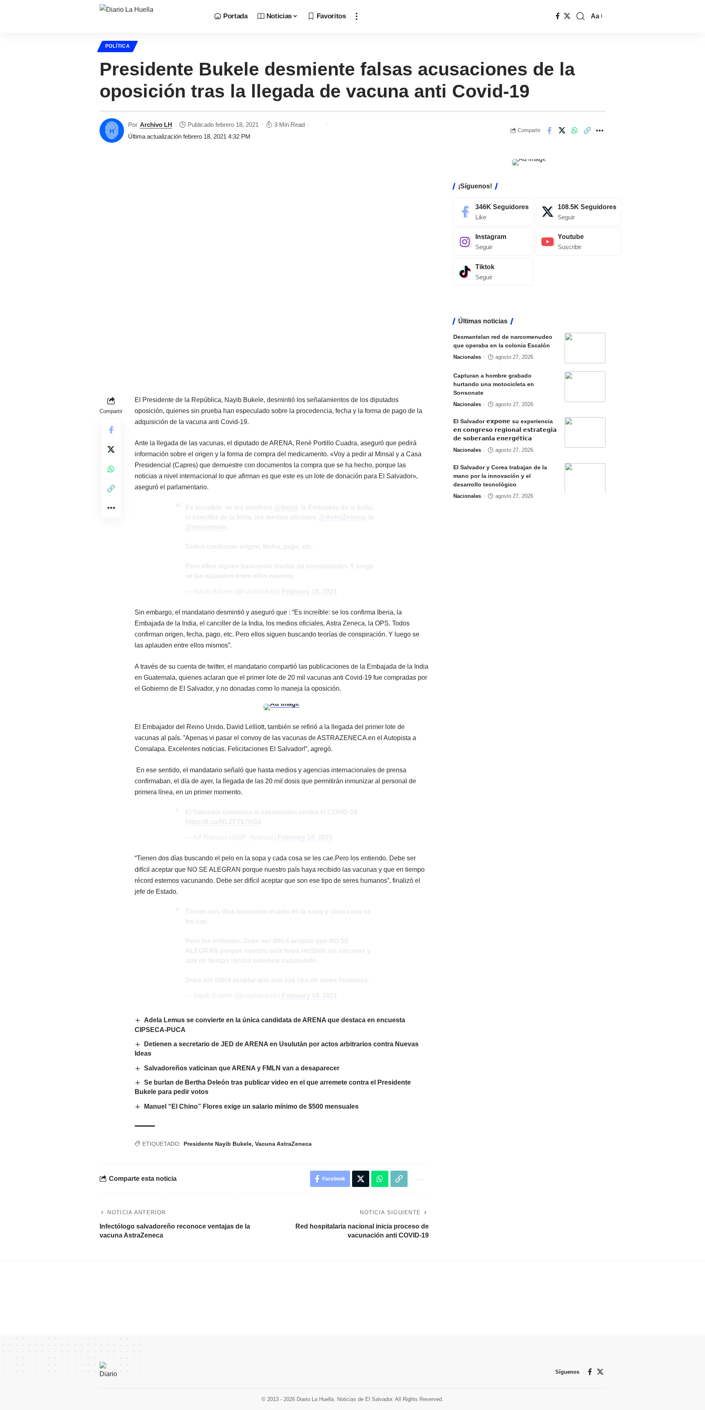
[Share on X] (562, 130)
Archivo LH (156, 124)
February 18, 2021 (309, 591)
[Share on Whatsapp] (574, 130)
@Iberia (286, 507)
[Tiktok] (493, 272)
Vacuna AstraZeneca (283, 1143)
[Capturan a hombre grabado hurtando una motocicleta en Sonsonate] (585, 386)
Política (117, 46)
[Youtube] (578, 242)
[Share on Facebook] (549, 130)
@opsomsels (205, 527)
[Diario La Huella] (150, 16)
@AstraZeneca (342, 517)
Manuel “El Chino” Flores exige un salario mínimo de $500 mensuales (251, 1106)
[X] (567, 16)
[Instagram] (493, 242)
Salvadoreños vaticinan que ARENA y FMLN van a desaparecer (241, 1068)
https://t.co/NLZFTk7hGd (223, 821)
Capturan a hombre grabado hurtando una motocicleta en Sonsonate (493, 384)
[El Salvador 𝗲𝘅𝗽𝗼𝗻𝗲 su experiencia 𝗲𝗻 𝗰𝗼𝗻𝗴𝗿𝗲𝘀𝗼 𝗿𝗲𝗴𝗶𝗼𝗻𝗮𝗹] (585, 432)
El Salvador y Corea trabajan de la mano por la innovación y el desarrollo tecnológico (500, 475)
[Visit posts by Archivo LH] (112, 130)
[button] (356, 16)
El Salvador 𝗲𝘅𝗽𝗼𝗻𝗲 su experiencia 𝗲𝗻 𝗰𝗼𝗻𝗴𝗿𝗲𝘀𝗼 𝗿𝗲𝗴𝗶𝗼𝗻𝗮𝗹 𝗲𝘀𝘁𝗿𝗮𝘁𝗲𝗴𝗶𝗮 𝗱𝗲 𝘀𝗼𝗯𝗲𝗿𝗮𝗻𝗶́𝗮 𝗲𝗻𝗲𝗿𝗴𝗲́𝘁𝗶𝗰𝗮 (504, 430)
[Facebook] (558, 16)
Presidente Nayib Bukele (218, 1143)
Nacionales (467, 357)
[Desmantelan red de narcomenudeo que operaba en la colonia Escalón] (585, 348)
